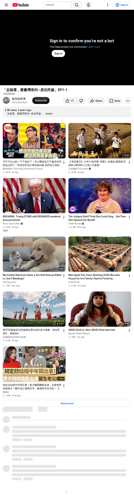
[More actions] (127, 100)
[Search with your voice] (88, 4)
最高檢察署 (19, 98)
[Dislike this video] (81, 100)
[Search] (76, 4)
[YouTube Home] (20, 5)
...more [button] (48, 113)
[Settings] (108, 5)
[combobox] (58, 5)
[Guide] (6, 5)
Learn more (93, 46)
